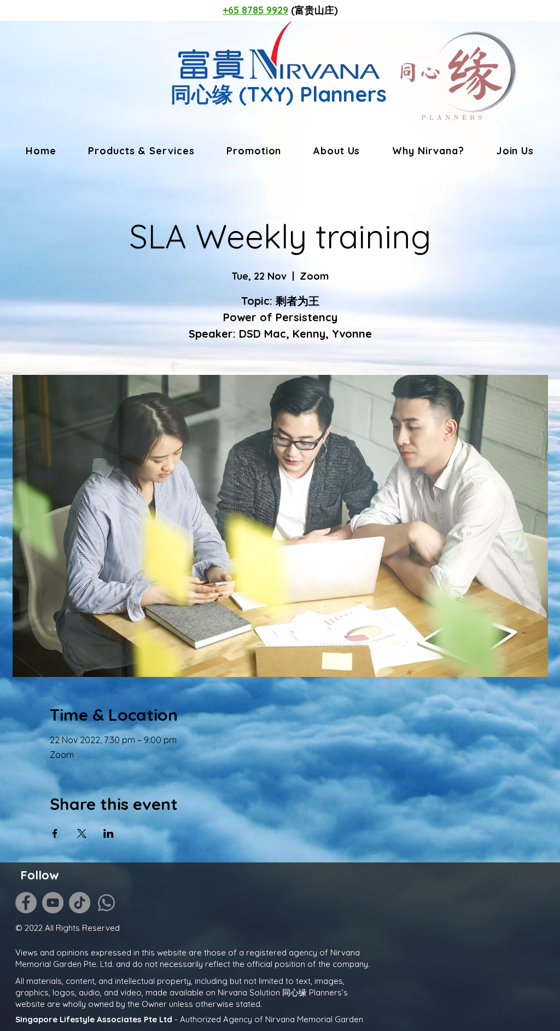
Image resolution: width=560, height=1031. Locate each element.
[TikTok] (79, 902)
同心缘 (202, 94)
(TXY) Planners (310, 94)
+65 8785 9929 (255, 10)
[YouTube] (52, 902)
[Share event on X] (82, 833)
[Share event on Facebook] (55, 833)
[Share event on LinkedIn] (108, 833)
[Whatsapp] (106, 902)
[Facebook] (26, 902)
